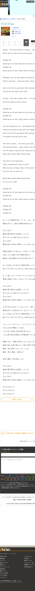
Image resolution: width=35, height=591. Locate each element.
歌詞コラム (3, 564)
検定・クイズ (3, 571)
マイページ (3, 560)
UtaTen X (26, 558)
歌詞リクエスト (28, 560)
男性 (10, 475)
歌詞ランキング (4, 562)
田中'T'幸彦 (18, 33)
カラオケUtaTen (4, 573)
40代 (29, 479)
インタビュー (3, 577)
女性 (22, 475)
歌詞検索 (2, 558)
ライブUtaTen (3, 575)
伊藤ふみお (18, 31)
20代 (15, 479)
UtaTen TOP (3, 556)
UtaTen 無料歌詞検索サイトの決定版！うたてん (10, 580)
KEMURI (16, 27)
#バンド (14, 36)
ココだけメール (28, 556)
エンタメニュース (4, 567)
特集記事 (2, 569)
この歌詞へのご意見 (16, 399)
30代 (22, 479)
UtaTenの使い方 (28, 567)
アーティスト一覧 (29, 562)
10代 (8, 479)
